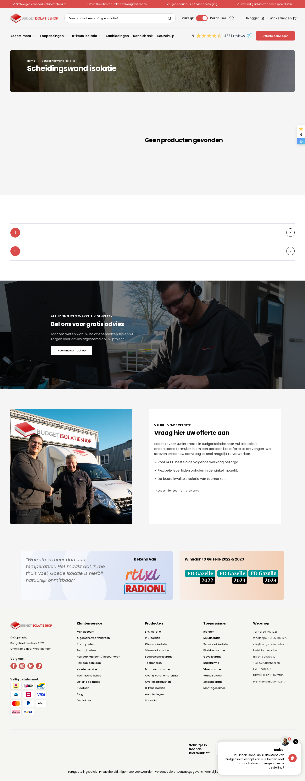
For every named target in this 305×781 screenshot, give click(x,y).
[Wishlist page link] (231, 18)
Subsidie (150, 700)
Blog (80, 694)
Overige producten (158, 682)
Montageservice (214, 688)
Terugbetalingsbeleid (83, 772)
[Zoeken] (170, 18)
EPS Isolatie (153, 632)
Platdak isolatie (214, 650)
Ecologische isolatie (158, 657)
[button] (255, 18)
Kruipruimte (211, 663)
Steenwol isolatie (157, 650)
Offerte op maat (88, 682)
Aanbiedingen (154, 694)
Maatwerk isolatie (157, 669)
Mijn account (85, 632)
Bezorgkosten (86, 650)
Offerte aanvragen (275, 36)
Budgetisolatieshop (23, 643)
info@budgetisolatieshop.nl (270, 644)
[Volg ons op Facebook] (13, 667)
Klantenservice (87, 669)
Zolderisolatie (212, 682)
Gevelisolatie (212, 657)
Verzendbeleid (165, 772)
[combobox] (120, 18)
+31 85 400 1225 (278, 638)
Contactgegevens (190, 772)
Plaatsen (83, 688)
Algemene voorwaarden (93, 638)
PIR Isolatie (152, 638)
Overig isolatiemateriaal (161, 676)
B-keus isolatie (155, 688)
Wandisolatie (212, 676)
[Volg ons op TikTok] (39, 667)
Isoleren (208, 632)
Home (31, 61)
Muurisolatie (211, 638)
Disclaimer (84, 700)
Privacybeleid (86, 644)
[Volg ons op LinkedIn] (30, 667)
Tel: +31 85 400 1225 (265, 631)
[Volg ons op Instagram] (22, 667)
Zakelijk (188, 18)
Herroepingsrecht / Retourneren (98, 657)
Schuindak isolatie (215, 644)
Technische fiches (89, 676)
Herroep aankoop (89, 663)
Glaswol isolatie (156, 644)
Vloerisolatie (212, 669)
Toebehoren (153, 663)
